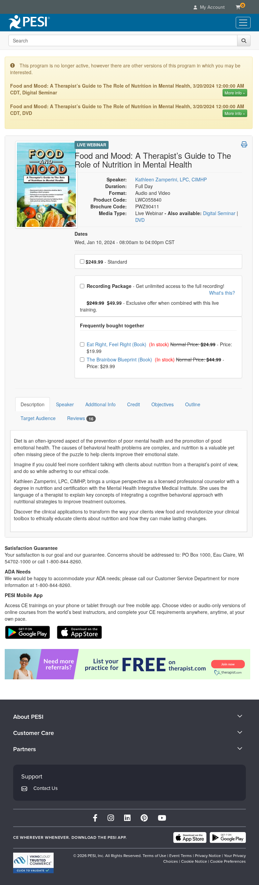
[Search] (244, 40)
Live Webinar (91, 145)
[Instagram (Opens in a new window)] (111, 818)
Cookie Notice (194, 861)
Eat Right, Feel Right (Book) (117, 344)
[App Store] (189, 837)
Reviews (80, 418)
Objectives (162, 404)
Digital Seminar (220, 213)
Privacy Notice (208, 855)
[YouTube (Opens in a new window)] (162, 818)
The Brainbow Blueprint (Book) (120, 359)
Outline (192, 404)
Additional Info (100, 404)
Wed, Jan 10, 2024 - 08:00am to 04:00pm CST (125, 242)
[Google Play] (228, 837)
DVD (140, 219)
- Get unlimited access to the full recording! (160, 289)
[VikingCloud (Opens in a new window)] (33, 863)
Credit (133, 404)
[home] (29, 22)
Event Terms (180, 855)
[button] (244, 144)
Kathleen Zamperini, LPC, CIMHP (171, 179)
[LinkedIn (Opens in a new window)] (127, 818)
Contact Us (45, 788)
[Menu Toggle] (243, 22)
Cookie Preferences (228, 861)
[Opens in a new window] (129, 664)
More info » (235, 92)
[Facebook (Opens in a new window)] (95, 818)
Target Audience (38, 418)
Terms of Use (154, 855)
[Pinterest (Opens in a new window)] (144, 818)
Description (33, 404)
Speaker (65, 404)
